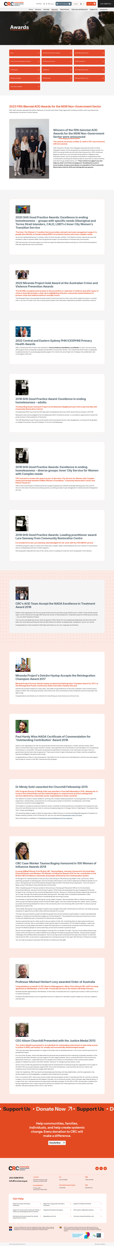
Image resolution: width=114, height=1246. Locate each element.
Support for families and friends (82, 1203)
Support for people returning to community (21, 1204)
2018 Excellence (80, 61)
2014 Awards (47, 78)
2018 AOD (46, 70)
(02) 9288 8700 (105, 4)
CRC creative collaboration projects (84, 1210)
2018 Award (14, 70)
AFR (64, 940)
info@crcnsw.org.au (18, 1181)
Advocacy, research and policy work (84, 1216)
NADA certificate (15, 78)
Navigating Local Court (49, 1216)
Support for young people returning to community (54, 1204)
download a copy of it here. (72, 815)
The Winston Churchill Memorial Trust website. (55, 818)
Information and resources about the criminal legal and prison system (25, 1217)
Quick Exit (90, 4)
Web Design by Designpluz (100, 1244)
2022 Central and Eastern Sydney (20, 61)
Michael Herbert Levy (81, 78)
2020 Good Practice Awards (51, 53)
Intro (12, 53)
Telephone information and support (53, 1210)
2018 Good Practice (49, 61)
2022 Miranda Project (81, 53)
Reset (52, 4)
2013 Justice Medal (16, 86)
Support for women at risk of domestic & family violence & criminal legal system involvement (26, 1210)
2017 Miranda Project (81, 70)
